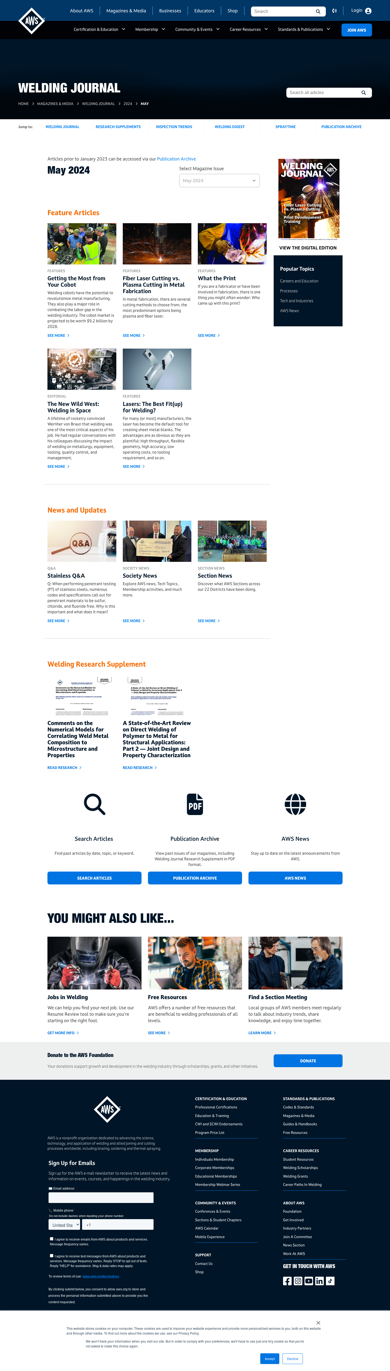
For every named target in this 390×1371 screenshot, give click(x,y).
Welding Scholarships (300, 1167)
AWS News (289, 310)
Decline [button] (292, 1358)
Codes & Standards (298, 1107)
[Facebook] (288, 1281)
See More (56, 620)
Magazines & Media (126, 10)
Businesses (170, 10)
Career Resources (245, 29)
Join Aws (356, 30)
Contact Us (204, 1263)
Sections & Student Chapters (218, 1219)
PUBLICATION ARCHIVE (341, 126)
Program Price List (209, 1132)
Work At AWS (294, 1253)
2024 (128, 103)
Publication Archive (176, 159)
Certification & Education (96, 29)
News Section (294, 1245)
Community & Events (194, 29)
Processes (289, 290)
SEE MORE (56, 335)
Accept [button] (270, 1358)
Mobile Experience (210, 1236)
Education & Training (212, 1115)
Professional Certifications (216, 1107)
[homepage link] (119, 1107)
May (145, 103)
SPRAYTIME (286, 126)
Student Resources (298, 1159)
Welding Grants (295, 1176)
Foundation (292, 1211)
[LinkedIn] (320, 1281)
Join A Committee (297, 1236)
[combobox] (280, 11)
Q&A (51, 568)
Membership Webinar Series (217, 1184)
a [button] (123, 32)
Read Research (62, 767)
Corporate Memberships (214, 1167)
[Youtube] (309, 1281)
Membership (146, 29)
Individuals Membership (214, 1159)
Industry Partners (297, 1228)
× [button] (318, 1320)
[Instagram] (299, 1281)
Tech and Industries (296, 300)
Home (23, 103)
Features (56, 271)
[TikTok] (331, 1281)
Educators (204, 10)
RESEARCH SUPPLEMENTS (118, 126)
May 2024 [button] (193, 180)
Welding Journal (98, 103)
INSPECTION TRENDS (174, 126)
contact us (337, 10)
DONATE (308, 1060)
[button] (318, 11)
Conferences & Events (212, 1211)
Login (356, 10)
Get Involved (293, 1219)
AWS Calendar (206, 1228)
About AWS (81, 10)
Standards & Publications (300, 29)
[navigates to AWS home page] (31, 21)
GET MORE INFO (61, 1032)
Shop (233, 10)
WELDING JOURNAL (62, 126)
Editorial (56, 396)
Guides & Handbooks (300, 1124)
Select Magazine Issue (201, 168)
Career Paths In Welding (302, 1184)
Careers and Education (299, 280)
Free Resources (295, 1132)
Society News (136, 568)
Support (203, 1255)
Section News (211, 568)
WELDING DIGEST (230, 126)
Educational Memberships (216, 1176)
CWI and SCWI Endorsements (219, 1124)
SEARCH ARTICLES (94, 878)
